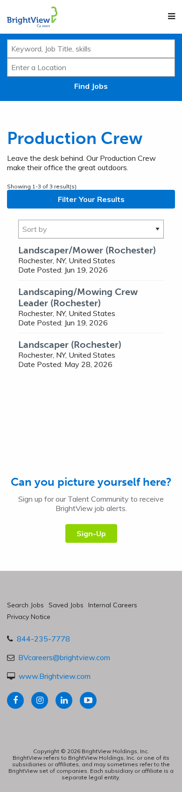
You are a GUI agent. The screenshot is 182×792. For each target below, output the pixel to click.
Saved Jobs (66, 605)
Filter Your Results (91, 199)
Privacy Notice (28, 616)
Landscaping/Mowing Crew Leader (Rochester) (78, 297)
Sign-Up (91, 533)
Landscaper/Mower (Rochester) (87, 250)
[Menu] (171, 16)
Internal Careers (112, 605)
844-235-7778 (43, 638)
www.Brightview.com (55, 676)
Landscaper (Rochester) (69, 344)
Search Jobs (25, 605)
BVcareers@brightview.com (64, 657)
